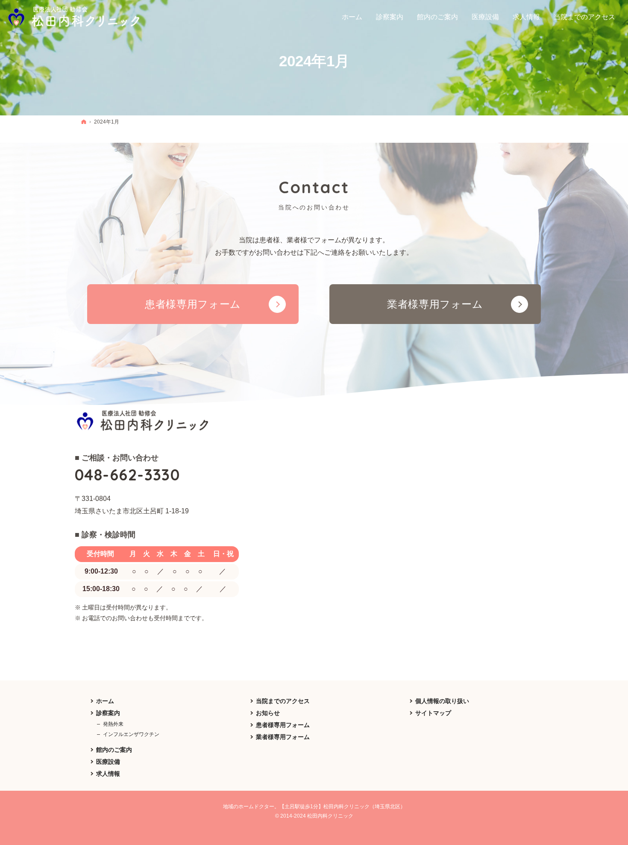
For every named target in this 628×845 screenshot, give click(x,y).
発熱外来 (113, 724)
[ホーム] (83, 122)
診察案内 (108, 713)
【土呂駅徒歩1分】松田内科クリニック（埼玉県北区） (342, 807)
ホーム (105, 701)
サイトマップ (433, 713)
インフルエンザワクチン (131, 734)
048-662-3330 (127, 474)
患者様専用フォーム (283, 724)
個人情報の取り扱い (442, 701)
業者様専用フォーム (283, 736)
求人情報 (108, 773)
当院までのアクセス (283, 701)
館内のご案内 (114, 749)
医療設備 (108, 761)
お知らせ (268, 713)
